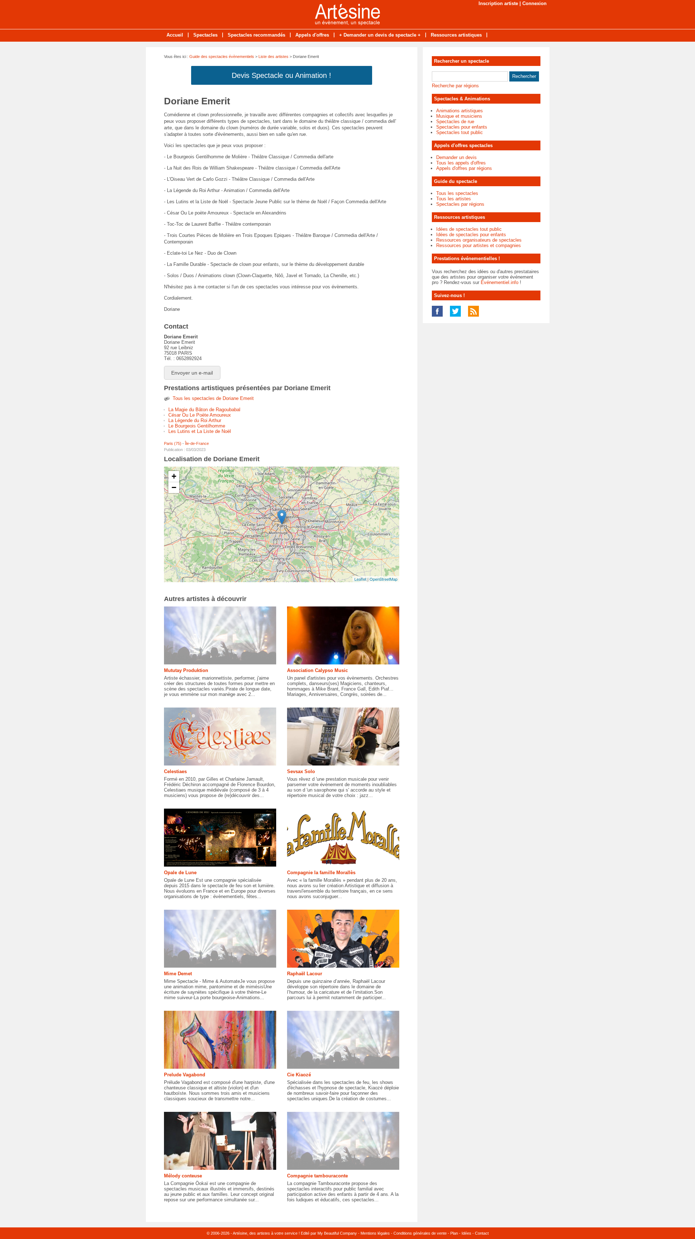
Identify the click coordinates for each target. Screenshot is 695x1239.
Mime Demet (178, 973)
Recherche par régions (455, 85)
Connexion (534, 3)
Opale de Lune (180, 872)
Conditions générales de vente (420, 1233)
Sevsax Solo (301, 771)
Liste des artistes (273, 56)
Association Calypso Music (317, 670)
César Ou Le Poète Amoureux (199, 415)
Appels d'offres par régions (464, 168)
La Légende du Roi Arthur (194, 420)
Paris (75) (172, 443)
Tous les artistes (453, 198)
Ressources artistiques (456, 35)
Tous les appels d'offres (461, 163)
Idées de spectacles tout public (469, 229)
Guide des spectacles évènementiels (221, 56)
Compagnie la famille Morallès (321, 872)
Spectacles (205, 35)
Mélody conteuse (183, 1175)
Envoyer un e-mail (192, 373)
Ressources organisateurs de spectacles (479, 240)
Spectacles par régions (460, 204)
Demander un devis (456, 157)
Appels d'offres (312, 35)
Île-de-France (197, 443)
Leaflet (360, 579)
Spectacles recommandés (256, 35)
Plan (454, 1233)
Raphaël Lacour (304, 973)
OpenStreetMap (383, 579)
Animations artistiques (459, 110)
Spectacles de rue (455, 121)
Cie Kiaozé (299, 1074)
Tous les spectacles (457, 193)
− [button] (174, 487)
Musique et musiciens (459, 116)
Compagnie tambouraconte (317, 1175)
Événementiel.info (499, 282)
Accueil (175, 35)
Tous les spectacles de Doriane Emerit (213, 398)
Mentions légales (375, 1233)
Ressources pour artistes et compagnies (478, 245)
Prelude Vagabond (184, 1074)
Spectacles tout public (459, 132)
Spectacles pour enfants (461, 127)
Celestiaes (175, 771)
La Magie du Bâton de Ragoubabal (204, 409)
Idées (466, 1233)
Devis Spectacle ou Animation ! (281, 75)
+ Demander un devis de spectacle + (380, 35)
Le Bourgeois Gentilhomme (196, 426)
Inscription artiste (498, 3)
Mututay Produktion (186, 670)
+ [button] (174, 476)
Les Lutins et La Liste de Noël (199, 431)
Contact (482, 1233)
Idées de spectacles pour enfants (471, 234)
